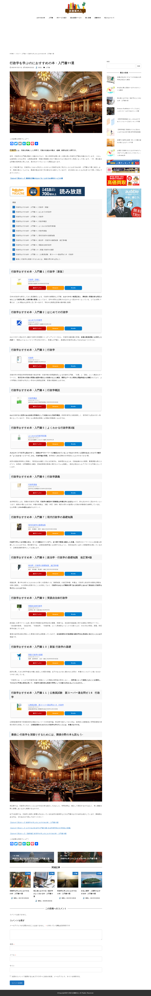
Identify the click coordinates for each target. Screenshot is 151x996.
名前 (12, 944)
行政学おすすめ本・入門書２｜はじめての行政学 (34, 212)
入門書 (48, 67)
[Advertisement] (75, 36)
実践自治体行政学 (35, 606)
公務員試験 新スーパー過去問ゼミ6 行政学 (46, 705)
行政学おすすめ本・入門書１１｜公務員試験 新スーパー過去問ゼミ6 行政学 (44, 254)
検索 (108, 61)
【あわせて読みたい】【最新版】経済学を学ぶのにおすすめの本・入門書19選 (38, 833)
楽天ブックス (37, 288)
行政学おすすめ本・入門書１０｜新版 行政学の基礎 (35, 249)
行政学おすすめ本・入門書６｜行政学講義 (31, 231)
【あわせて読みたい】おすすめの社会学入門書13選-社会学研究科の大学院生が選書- (40, 828)
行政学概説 (32, 398)
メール (13, 955)
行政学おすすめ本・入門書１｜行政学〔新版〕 (33, 207)
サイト (12, 965)
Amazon (55, 288)
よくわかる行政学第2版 (37, 436)
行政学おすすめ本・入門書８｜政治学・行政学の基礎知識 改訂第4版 (41, 240)
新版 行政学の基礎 (35, 655)
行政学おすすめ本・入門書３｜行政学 (29, 216)
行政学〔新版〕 (34, 279)
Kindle (73, 288)
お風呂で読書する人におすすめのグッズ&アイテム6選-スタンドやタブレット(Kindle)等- (129, 152)
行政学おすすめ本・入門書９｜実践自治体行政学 (34, 245)
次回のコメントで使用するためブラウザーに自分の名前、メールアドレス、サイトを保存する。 (46, 976)
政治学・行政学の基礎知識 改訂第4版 (43, 565)
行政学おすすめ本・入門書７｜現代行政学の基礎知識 (35, 235)
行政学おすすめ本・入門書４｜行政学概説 (31, 221)
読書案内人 (75, 993)
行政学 (30, 358)
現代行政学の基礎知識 (37, 525)
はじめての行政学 (35, 320)
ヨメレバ (37, 281)
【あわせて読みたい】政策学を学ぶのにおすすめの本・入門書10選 (34, 822)
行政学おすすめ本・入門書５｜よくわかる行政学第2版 (36, 226)
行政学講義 (32, 484)
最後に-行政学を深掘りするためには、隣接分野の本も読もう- (38, 259)
